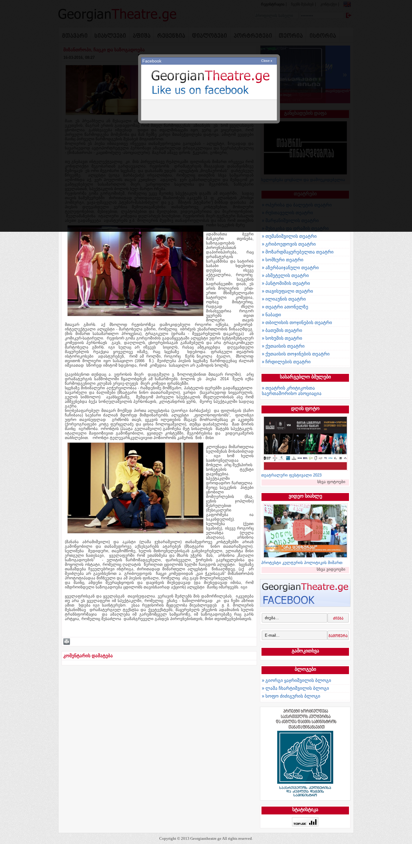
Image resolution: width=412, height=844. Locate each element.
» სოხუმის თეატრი (282, 338)
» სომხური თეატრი (282, 259)
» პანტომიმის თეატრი (286, 283)
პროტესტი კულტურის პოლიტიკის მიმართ (301, 562)
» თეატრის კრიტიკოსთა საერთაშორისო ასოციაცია (292, 390)
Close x (266, 60)
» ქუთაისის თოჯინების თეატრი (296, 353)
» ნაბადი (271, 314)
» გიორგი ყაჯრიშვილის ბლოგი (296, 680)
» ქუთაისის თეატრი (283, 346)
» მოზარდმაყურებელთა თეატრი (298, 251)
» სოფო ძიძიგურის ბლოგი (291, 696)
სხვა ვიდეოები (331, 569)
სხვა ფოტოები (331, 481)
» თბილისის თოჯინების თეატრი (297, 322)
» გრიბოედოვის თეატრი (289, 244)
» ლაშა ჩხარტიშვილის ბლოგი (295, 688)
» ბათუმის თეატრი (282, 330)
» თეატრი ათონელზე (285, 306)
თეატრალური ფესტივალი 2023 (291, 475)
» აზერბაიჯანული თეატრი (290, 267)
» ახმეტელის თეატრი (285, 275)
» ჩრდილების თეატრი (286, 361)
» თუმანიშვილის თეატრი (289, 236)
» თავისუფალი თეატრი (287, 291)
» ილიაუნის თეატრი (284, 298)
